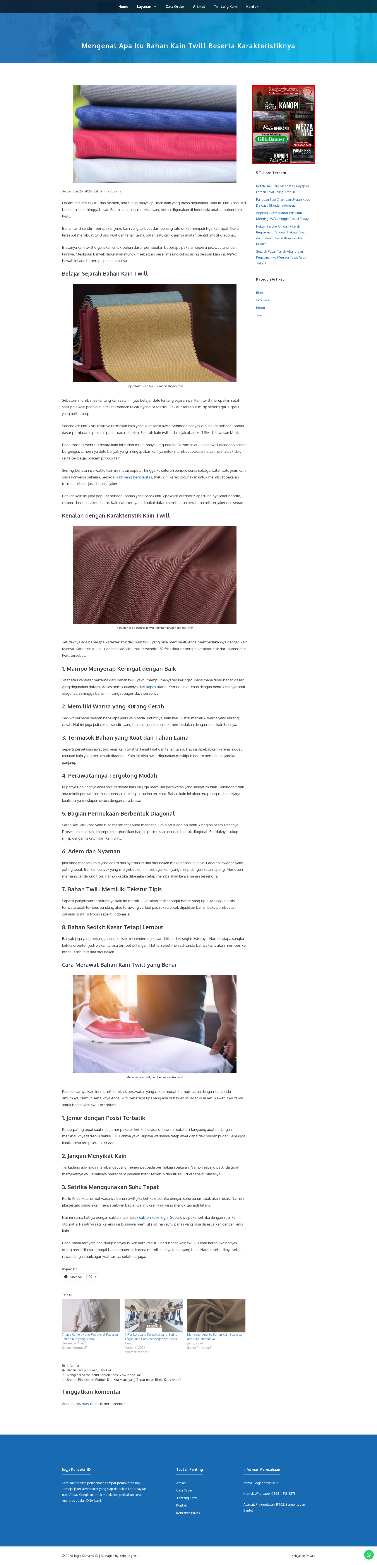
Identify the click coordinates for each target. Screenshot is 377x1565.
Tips (259, 315)
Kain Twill (106, 1370)
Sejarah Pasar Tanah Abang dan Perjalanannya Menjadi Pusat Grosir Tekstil (282, 257)
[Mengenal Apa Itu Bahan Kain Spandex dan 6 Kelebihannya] (216, 1316)
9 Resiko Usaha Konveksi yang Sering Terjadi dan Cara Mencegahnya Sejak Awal (151, 1339)
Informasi (73, 1365)
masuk (87, 1403)
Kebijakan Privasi (188, 1513)
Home (123, 6)
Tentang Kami (226, 6)
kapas (151, 686)
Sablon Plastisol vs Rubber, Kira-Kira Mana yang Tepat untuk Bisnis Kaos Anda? (124, 1380)
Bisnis (260, 293)
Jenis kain (90, 1370)
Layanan (144, 6)
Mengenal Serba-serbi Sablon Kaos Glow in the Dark (104, 1375)
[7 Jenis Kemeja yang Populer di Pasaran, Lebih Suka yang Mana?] (91, 1316)
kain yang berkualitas (134, 477)
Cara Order (175, 6)
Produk (261, 308)
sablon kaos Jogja (153, 1217)
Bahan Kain (75, 1370)
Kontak (252, 6)
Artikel (199, 6)
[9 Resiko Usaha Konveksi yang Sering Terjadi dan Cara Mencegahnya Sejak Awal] (154, 1316)
